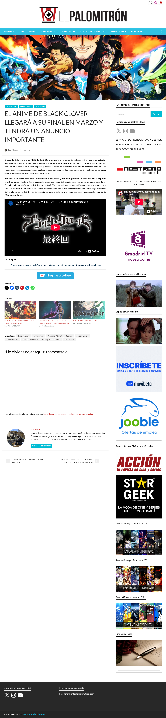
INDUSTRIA (9, 31)
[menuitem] (9, 31)
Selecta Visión (82, 336)
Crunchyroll (38, 336)
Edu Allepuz (13, 150)
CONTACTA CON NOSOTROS (93, 31)
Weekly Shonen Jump (51, 339)
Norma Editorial (55, 336)
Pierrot (69, 336)
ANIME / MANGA (118, 31)
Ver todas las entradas (41, 446)
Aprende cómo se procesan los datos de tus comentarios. (68, 414)
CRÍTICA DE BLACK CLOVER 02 (86, 320)
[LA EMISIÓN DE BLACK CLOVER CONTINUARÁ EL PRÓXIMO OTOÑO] (55, 310)
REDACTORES (40, 106)
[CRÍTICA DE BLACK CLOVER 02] (89, 310)
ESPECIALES (136, 31)
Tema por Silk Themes (34, 714)
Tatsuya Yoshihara (30, 339)
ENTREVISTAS (68, 31)
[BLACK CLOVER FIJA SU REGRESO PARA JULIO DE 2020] (20, 310)
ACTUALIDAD (11, 106)
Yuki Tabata (69, 339)
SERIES (32, 31)
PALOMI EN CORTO (49, 31)
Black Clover (23, 336)
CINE (22, 31)
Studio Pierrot (12, 339)
